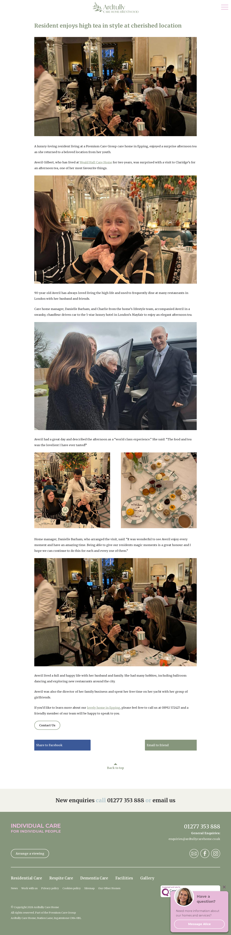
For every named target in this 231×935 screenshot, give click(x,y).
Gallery (147, 878)
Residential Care (26, 878)
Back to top (115, 768)
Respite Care (61, 878)
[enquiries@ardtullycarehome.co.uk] (194, 853)
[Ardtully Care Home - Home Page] (116, 7)
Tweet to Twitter (104, 745)
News (14, 888)
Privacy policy (50, 888)
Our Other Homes (109, 888)
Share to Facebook (49, 745)
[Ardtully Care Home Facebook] (204, 853)
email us (163, 800)
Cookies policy (71, 888)
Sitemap (89, 888)
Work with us (29, 888)
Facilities (124, 878)
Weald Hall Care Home (96, 162)
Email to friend (158, 745)
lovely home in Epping (103, 707)
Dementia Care (94, 878)
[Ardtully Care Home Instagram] (215, 853)
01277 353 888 (125, 800)
